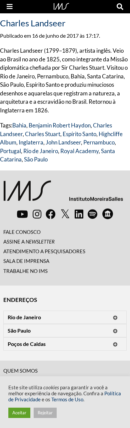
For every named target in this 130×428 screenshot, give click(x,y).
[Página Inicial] (61, 5)
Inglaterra (31, 142)
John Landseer (63, 142)
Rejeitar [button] (45, 412)
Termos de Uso (67, 399)
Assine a (29, 242)
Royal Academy (79, 150)
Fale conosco (22, 232)
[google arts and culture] (107, 214)
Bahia (19, 125)
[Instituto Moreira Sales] (63, 193)
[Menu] (9, 6)
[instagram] (37, 214)
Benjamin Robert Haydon (60, 125)
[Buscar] (120, 6)
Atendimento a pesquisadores (44, 251)
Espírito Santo (79, 133)
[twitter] (65, 214)
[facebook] (51, 214)
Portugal (10, 150)
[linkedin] (79, 214)
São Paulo (36, 159)
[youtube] (22, 214)
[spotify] (92, 214)
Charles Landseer (32, 23)
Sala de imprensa (26, 261)
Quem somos (20, 371)
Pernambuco (99, 142)
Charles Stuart (42, 133)
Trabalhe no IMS (25, 271)
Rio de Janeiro (40, 150)
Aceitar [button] (19, 412)
